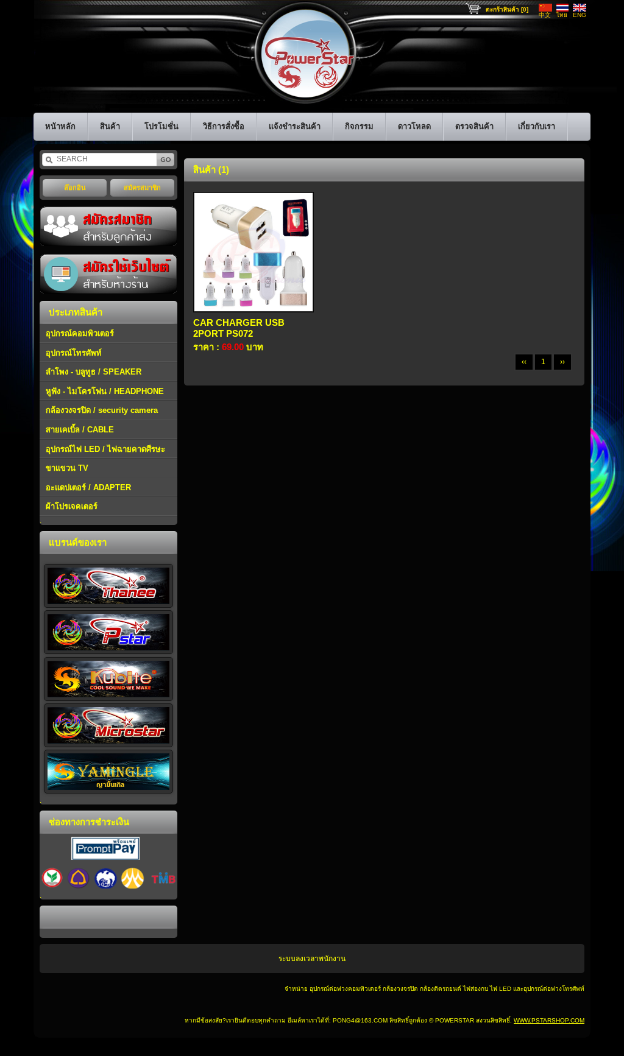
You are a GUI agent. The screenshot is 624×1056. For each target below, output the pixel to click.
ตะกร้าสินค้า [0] (507, 9)
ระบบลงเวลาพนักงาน (312, 958)
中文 (545, 15)
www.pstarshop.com (549, 1020)
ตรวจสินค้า (474, 126)
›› (562, 361)
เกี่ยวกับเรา (536, 126)
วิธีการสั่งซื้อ (223, 126)
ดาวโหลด (414, 126)
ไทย (561, 15)
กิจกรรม (359, 126)
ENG (579, 15)
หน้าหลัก (60, 126)
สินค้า (110, 126)
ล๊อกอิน (75, 187)
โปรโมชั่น (161, 126)
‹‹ (524, 361)
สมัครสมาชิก (142, 187)
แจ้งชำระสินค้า (295, 126)
